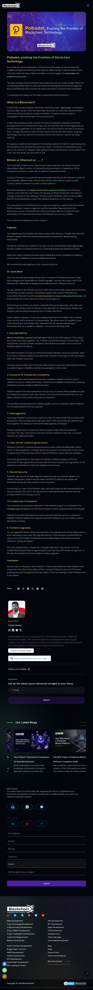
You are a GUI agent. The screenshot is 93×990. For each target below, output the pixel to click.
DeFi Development (55, 921)
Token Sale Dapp (54, 937)
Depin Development (56, 927)
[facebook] (22, 914)
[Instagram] (9, 630)
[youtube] (43, 914)
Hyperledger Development (18, 962)
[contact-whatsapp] (4, 970)
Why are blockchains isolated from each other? (27, 337)
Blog (49, 946)
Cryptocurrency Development (19, 927)
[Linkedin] (13, 630)
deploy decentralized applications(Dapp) (48, 190)
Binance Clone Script (15, 940)
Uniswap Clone (54, 934)
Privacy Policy (53, 953)
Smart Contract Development (19, 946)
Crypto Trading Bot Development (21, 934)
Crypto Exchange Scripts (17, 937)
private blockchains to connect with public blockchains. (59, 296)
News (50, 949)
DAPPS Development (15, 953)
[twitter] (21, 630)
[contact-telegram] (4, 964)
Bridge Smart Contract (16, 949)
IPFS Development (14, 959)
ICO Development (55, 931)
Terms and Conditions (57, 956)
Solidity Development (16, 956)
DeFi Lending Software (16, 966)
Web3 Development (15, 921)
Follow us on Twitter (17, 669)
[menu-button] (88, 5)
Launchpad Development (58, 940)
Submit (46, 700)
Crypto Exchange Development (20, 924)
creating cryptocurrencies (18, 509)
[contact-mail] (4, 976)
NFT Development (55, 924)
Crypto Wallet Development (18, 931)
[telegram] (17, 630)
